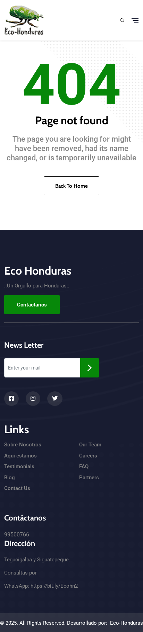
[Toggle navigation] (135, 20)
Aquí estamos (20, 456)
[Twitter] (55, 398)
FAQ (84, 466)
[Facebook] (11, 398)
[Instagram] (33, 398)
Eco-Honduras (126, 623)
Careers (88, 456)
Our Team (90, 445)
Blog (9, 477)
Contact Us (17, 488)
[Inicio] (24, 19)
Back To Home (71, 186)
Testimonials (19, 466)
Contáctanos (32, 305)
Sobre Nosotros (22, 445)
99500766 (16, 534)
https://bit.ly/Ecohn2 (54, 586)
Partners (89, 477)
